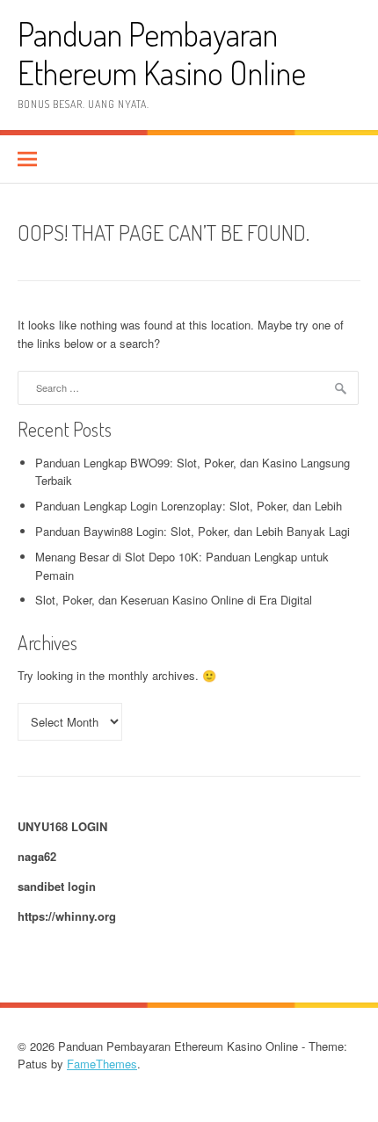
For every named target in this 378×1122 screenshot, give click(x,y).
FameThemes (102, 1063)
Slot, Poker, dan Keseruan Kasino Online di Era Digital (173, 599)
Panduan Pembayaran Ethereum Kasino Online (162, 53)
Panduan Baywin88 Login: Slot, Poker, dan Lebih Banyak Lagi (192, 531)
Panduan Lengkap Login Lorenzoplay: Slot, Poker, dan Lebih (188, 505)
